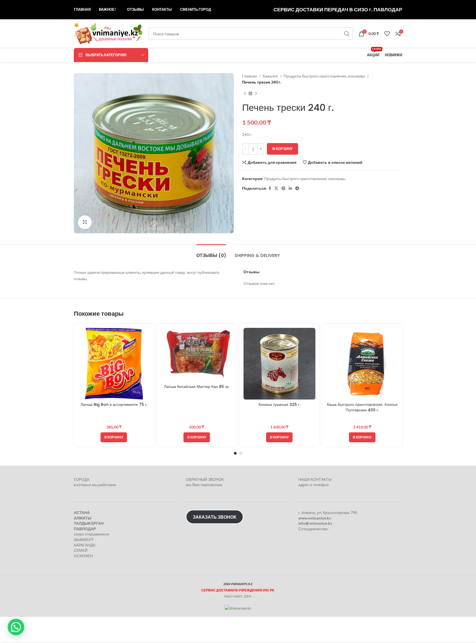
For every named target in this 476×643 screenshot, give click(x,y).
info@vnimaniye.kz (315, 523)
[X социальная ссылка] (276, 188)
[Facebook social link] (270, 188)
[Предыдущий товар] (245, 94)
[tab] (211, 252)
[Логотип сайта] (108, 33)
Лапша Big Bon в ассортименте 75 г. (113, 404)
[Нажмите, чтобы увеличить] (85, 222)
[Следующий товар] (256, 94)
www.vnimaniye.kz (314, 518)
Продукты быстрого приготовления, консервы (324, 76)
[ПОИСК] (346, 33)
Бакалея (270, 76)
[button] (114, 437)
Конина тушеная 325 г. (279, 404)
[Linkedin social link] (290, 188)
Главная (249, 76)
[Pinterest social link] (283, 188)
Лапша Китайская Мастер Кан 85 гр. (196, 386)
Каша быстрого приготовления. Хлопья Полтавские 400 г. (362, 407)
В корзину (282, 148)
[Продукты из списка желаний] (387, 33)
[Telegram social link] (297, 188)
